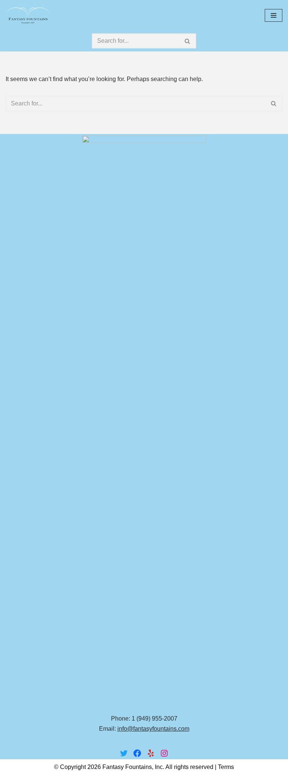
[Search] (187, 40)
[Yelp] (150, 753)
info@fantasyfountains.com (153, 728)
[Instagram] (164, 753)
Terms (226, 767)
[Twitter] (123, 753)
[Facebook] (137, 753)
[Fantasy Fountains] (28, 15)
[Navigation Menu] (273, 15)
